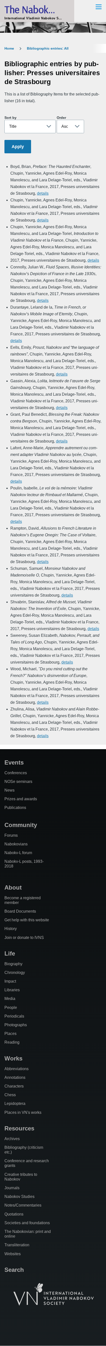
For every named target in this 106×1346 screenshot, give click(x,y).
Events (14, 762)
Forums (11, 835)
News (9, 790)
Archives (12, 1139)
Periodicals (14, 1016)
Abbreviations (16, 1069)
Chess (10, 1095)
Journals (11, 1188)
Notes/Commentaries (22, 1205)
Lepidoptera (14, 1103)
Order (61, 118)
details (43, 193)
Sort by (10, 118)
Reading (11, 1042)
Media (9, 998)
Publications (15, 807)
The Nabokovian (37, 9)
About (13, 887)
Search (14, 1269)
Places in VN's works (22, 1112)
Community (20, 825)
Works (13, 1058)
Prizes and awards (20, 799)
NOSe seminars (18, 781)
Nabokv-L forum (18, 853)
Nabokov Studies (19, 1196)
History (10, 929)
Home (9, 48)
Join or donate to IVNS (24, 937)
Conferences (15, 773)
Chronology (14, 972)
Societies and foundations (27, 1223)
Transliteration (16, 1245)
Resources (19, 1128)
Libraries (12, 990)
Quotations (13, 1214)
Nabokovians (16, 844)
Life (9, 953)
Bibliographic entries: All (48, 48)
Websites (12, 1254)
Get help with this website (26, 920)
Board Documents (20, 911)
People (10, 1007)
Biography (13, 964)
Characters (14, 1086)
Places (10, 1033)
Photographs (15, 1025)
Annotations (14, 1077)
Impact (10, 981)
